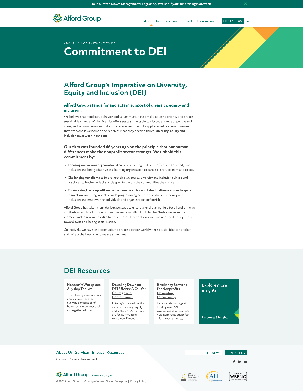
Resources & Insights (215, 317)
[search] (247, 21)
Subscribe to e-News (204, 353)
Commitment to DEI (100, 43)
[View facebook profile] (233, 361)
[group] (84, 301)
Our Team (61, 359)
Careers (74, 359)
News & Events (89, 359)
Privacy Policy (138, 381)
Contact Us (232, 21)
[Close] (245, 3)
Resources (205, 21)
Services (170, 21)
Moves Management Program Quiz (135, 4)
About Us (151, 21)
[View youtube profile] (245, 361)
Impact (187, 21)
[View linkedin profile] (239, 361)
